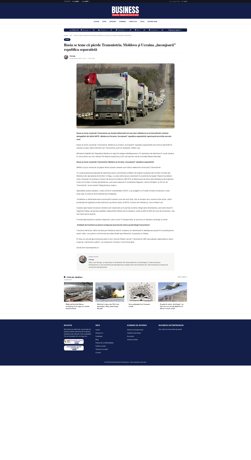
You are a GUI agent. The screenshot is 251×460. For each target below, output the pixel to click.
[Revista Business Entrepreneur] (125, 11)
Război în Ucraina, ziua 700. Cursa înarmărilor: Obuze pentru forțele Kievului (108, 306)
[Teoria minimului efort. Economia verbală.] (141, 292)
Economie (130, 336)
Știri (104, 21)
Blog (97, 339)
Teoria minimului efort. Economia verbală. (139, 305)
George (72, 56)
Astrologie (152, 21)
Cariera (122, 21)
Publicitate (98, 336)
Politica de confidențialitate (104, 343)
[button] (184, 1)
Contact (98, 352)
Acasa (96, 21)
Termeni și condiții (101, 349)
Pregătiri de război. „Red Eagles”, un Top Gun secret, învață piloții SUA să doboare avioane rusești (171, 306)
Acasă (66, 35)
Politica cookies (100, 346)
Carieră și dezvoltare (134, 333)
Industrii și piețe (132, 339)
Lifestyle (133, 21)
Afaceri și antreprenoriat (135, 330)
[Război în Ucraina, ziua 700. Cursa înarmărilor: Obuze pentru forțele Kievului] (109, 292)
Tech (142, 21)
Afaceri (112, 21)
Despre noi (99, 333)
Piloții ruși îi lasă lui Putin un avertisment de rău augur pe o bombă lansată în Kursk (77, 306)
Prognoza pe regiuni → (174, 30)
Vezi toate (182, 277)
